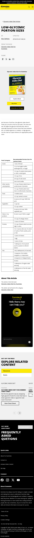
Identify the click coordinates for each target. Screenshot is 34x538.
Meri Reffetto (5, 39)
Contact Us (4, 460)
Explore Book (17, 99)
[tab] (16, 371)
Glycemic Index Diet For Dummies (8, 48)
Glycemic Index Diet (7, 290)
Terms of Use (4, 511)
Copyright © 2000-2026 (7, 527)
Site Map (3, 468)
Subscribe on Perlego (17, 108)
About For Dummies (6, 456)
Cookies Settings (5, 520)
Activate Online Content (7, 464)
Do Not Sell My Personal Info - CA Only (11, 524)
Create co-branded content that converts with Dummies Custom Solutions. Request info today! (17, 2)
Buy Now (14, 103)
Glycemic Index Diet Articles (11, 21)
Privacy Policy (4, 515)
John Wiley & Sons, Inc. (21, 527)
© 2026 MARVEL (5, 536)
